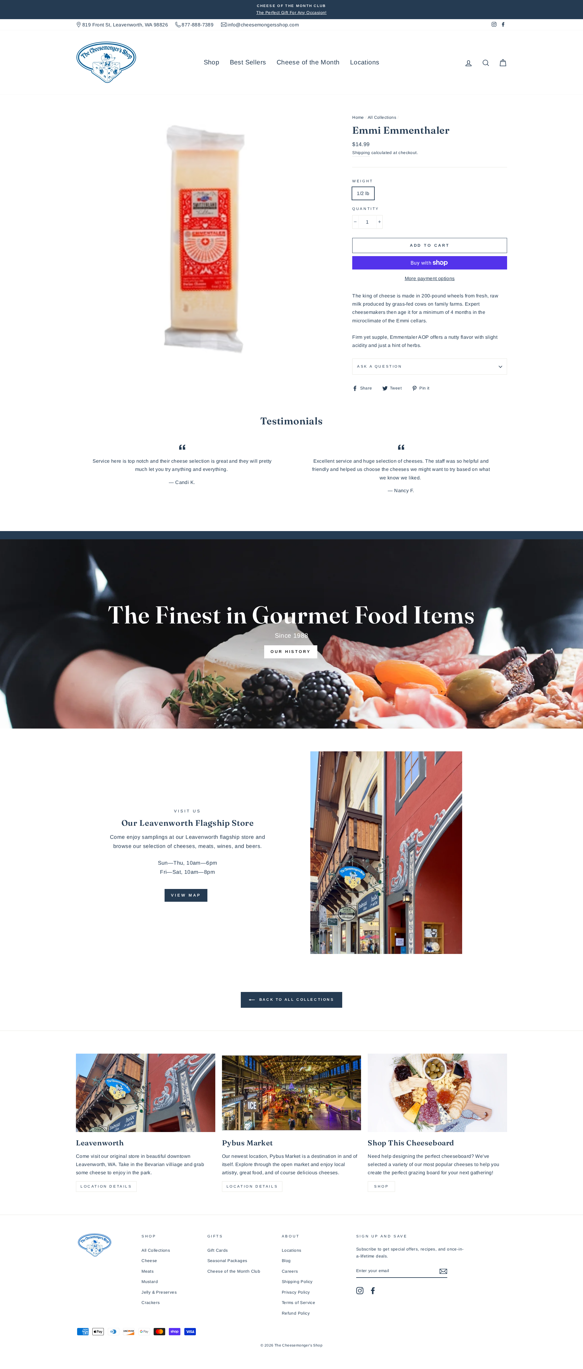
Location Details (106, 1186)
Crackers (150, 1302)
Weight (362, 181)
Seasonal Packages (227, 1260)
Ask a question (379, 366)
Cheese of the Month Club (234, 1271)
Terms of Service (298, 1302)
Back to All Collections (295, 999)
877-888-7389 (197, 24)
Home (358, 117)
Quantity (365, 209)
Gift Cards (217, 1250)
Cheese (149, 1260)
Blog (286, 1260)
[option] (291, 9)
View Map (186, 895)
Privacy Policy (296, 1292)
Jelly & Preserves (159, 1292)
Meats (147, 1271)
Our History (291, 651)
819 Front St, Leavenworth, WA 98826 (125, 24)
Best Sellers (248, 62)
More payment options (430, 278)
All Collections (382, 117)
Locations (365, 62)
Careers (290, 1271)
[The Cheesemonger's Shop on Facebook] (373, 1290)
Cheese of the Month (308, 62)
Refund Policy (296, 1313)
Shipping (361, 152)
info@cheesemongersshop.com (263, 24)
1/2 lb (363, 193)
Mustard (149, 1281)
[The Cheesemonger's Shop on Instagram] (359, 1290)
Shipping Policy (297, 1281)
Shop (212, 62)
